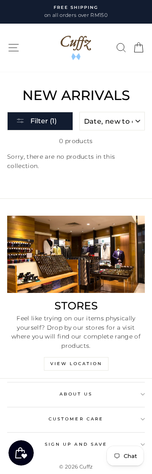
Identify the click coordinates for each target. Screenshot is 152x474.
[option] (76, 11)
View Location (76, 363)
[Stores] (76, 254)
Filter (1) (43, 121)
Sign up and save (76, 444)
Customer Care (76, 419)
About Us (76, 394)
